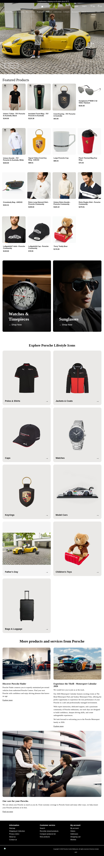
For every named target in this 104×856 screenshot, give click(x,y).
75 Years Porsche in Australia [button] (13, 12)
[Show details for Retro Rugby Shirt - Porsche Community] (90, 185)
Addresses (74, 834)
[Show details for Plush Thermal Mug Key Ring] (90, 141)
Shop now (11, 66)
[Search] (4, 6)
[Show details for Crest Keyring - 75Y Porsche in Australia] (65, 97)
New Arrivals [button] (30, 12)
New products (45, 837)
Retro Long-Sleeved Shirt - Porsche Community (38, 203)
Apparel (49, 12)
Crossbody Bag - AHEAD (12, 202)
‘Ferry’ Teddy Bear (61, 246)
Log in (84, 6)
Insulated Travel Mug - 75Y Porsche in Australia (38, 115)
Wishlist (73, 840)
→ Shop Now (15, 324)
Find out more (8, 812)
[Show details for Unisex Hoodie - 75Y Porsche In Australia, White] (14, 141)
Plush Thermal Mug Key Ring (88, 159)
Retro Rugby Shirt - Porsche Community (89, 203)
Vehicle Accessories (88, 12)
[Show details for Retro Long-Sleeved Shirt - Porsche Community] (39, 185)
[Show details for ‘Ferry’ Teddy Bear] (65, 229)
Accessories (76, 12)
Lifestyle (66, 12)
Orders (72, 831)
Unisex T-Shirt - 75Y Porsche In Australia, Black (14, 115)
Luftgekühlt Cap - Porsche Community (38, 247)
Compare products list (48, 834)
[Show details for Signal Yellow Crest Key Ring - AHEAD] (39, 141)
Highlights (40, 12)
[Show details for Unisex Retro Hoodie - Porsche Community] (65, 185)
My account (74, 828)
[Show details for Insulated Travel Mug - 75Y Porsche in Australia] (39, 97)
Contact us (13, 840)
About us (12, 837)
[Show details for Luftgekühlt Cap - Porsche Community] (39, 229)
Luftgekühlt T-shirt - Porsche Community (14, 247)
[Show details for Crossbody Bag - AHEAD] (14, 185)
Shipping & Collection (17, 831)
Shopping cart (75, 837)
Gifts (99, 12)
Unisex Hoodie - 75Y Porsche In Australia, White (13, 159)
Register (75, 6)
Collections (57, 12)
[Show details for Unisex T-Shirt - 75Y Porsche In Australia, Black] (14, 97)
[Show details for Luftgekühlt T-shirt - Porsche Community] (14, 229)
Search (42, 828)
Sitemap (12, 828)
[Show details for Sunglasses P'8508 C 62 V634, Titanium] (90, 91)
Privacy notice (14, 834)
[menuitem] (40, 12)
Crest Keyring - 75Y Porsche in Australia (64, 115)
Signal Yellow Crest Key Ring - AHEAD (37, 159)
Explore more (8, 700)
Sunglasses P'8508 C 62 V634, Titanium (88, 102)
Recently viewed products (49, 831)
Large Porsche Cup (61, 158)
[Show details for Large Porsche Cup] (65, 141)
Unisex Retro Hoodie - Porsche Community (62, 203)
